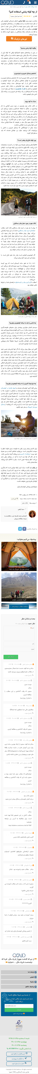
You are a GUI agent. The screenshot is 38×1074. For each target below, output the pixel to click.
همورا (10, 1072)
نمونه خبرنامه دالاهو (18, 1014)
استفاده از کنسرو (25, 454)
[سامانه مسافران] (30, 2)
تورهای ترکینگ (20, 39)
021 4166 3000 (13, 1048)
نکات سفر (27, 7)
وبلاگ (32, 7)
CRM (14, 1072)
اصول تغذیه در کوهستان (8, 388)
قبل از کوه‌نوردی (20, 89)
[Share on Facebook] (24, 529)
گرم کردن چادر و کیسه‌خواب (23, 282)
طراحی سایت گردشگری (23, 1072)
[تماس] (24, 2)
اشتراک (19, 1010)
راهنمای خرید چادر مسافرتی (26, 230)
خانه (36, 7)
